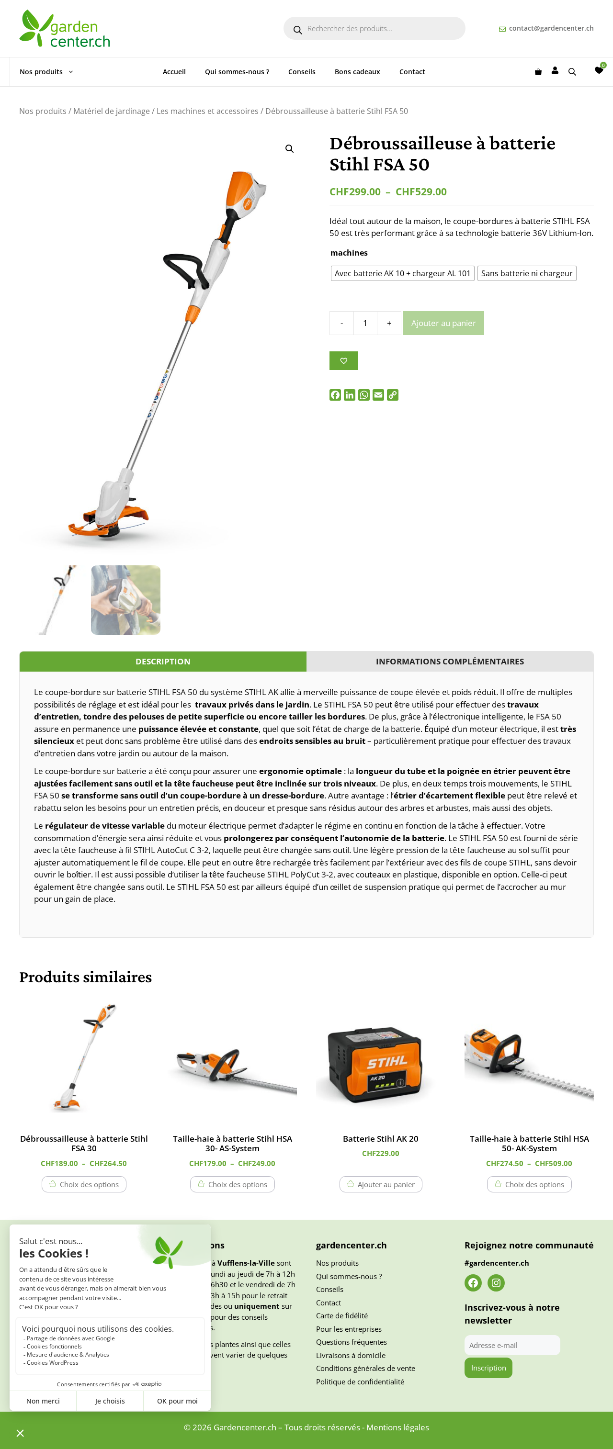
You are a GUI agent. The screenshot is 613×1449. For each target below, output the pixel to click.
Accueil (174, 71)
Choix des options (89, 1184)
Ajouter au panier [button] (386, 1184)
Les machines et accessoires (208, 111)
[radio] (402, 273)
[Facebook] (335, 395)
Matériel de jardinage (111, 111)
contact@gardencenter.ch (551, 28)
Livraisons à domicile (351, 1355)
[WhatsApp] (364, 395)
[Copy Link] (392, 395)
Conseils (302, 71)
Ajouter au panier (443, 322)
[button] (289, 148)
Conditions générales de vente (365, 1368)
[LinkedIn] (349, 395)
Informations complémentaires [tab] (450, 661)
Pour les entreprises (349, 1329)
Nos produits (41, 71)
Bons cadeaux (357, 71)
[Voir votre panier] (538, 71)
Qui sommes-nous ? (237, 71)
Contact (412, 71)
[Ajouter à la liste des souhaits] (343, 360)
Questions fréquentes (351, 1342)
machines (349, 252)
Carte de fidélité (342, 1315)
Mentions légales (397, 1427)
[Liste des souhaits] (599, 70)
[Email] (378, 395)
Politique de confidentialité (360, 1381)
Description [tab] (163, 661)
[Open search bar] (573, 71)
